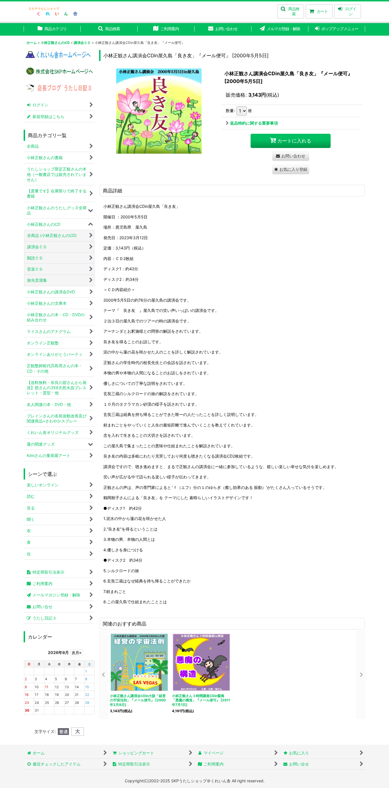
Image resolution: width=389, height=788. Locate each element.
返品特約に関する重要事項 (254, 123)
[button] (290, 11)
